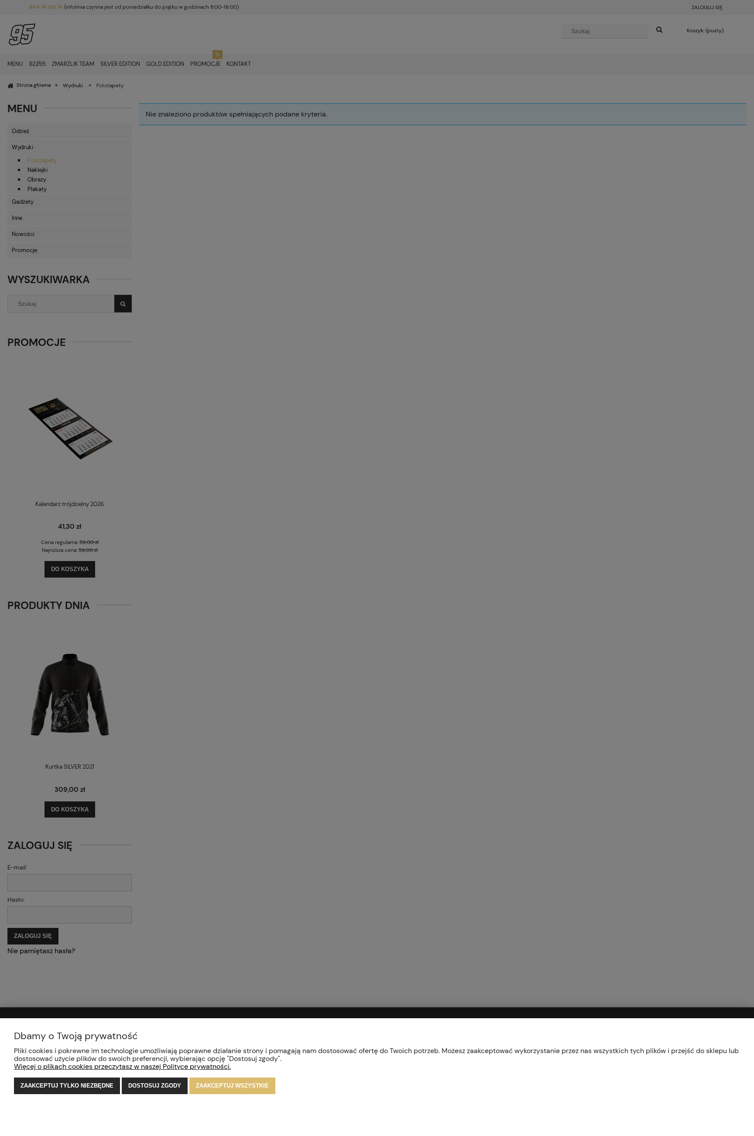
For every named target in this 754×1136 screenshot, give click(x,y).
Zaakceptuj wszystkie (232, 1085)
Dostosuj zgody (154, 1085)
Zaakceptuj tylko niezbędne (67, 1085)
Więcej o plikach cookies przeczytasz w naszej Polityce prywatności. (122, 1066)
